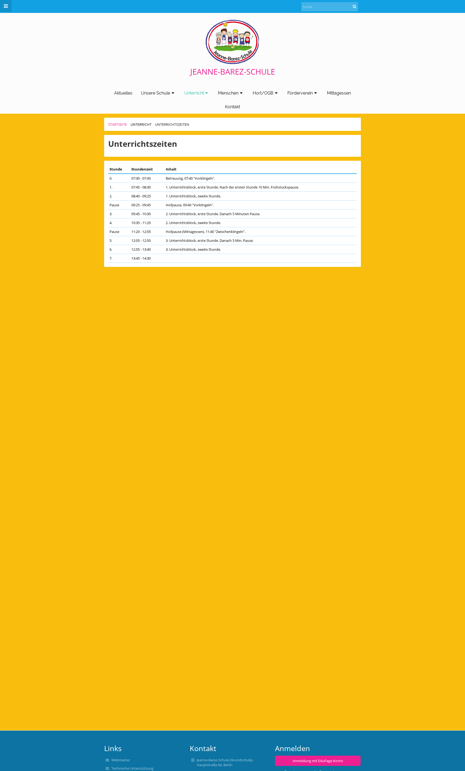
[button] (6, 6)
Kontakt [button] (232, 106)
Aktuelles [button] (123, 93)
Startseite (117, 124)
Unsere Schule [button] (155, 93)
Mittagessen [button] (339, 93)
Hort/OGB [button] (263, 93)
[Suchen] (354, 6)
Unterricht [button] (194, 93)
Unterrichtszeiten (172, 124)
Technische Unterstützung (132, 768)
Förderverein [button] (300, 93)
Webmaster (120, 760)
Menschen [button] (228, 93)
